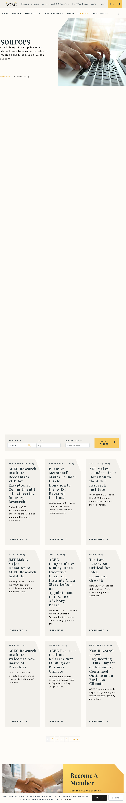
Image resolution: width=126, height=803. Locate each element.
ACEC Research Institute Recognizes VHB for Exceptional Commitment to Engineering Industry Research (22, 485)
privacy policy (66, 799)
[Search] (117, 13)
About (5, 13)
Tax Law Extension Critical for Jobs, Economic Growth (99, 569)
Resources (83, 13)
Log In (113, 4)
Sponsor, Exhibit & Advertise (55, 4)
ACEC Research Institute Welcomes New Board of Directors (22, 658)
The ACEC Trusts (80, 4)
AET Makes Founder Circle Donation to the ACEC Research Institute (103, 479)
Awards (70, 13)
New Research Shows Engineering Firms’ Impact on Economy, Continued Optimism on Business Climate (102, 667)
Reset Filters (104, 443)
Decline (115, 798)
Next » (75, 739)
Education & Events (53, 13)
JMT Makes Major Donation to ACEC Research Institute (22, 567)
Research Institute (30, 4)
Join (103, 4)
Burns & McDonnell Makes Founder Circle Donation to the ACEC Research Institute (62, 483)
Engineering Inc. (100, 13)
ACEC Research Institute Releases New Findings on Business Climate (63, 660)
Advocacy (16, 13)
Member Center (32, 13)
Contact (94, 4)
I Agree (99, 798)
